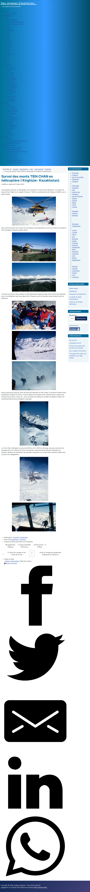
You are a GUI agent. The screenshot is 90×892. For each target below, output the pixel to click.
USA (73, 275)
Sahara (74, 198)
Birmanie (75, 239)
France (74, 230)
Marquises (75, 179)
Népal (74, 203)
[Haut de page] (87, 889)
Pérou (74, 234)
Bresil (74, 249)
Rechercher (73, 315)
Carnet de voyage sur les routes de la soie (17, 553)
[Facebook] (35, 595)
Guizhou (75, 213)
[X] (35, 658)
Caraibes (75, 181)
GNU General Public (40, 887)
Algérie (74, 200)
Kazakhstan (24, 537)
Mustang (75, 215)
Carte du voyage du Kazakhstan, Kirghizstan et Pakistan (50, 553)
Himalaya (75, 194)
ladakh (74, 241)
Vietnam (75, 268)
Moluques (75, 224)
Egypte (74, 273)
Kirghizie (16, 537)
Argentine (75, 254)
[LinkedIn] (35, 783)
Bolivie (74, 258)
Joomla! (3, 887)
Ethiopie (75, 266)
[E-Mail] (35, 721)
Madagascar (76, 260)
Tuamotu (75, 175)
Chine (74, 205)
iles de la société (77, 177)
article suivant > (39, 545)
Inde (73, 190)
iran (73, 237)
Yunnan (74, 207)
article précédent (25, 545)
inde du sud (76, 192)
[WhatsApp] (35, 846)
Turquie (74, 232)
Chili (73, 256)
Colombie (75, 277)
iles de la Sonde (77, 196)
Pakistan (75, 245)
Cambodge (76, 271)
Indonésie (75, 188)
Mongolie (75, 251)
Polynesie (75, 173)
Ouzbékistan (76, 226)
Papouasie (75, 186)
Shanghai (75, 211)
